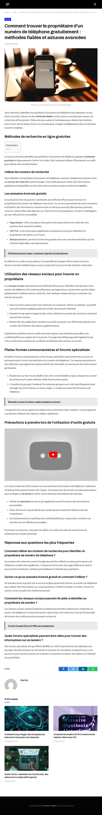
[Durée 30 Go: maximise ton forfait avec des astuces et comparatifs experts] (27, 758)
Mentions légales (49, 806)
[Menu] (7, 4)
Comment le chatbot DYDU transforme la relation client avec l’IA (74, 735)
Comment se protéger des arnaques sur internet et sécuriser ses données (25, 735)
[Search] (94, 4)
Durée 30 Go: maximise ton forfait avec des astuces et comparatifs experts (26, 775)
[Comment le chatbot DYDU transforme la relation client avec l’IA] (75, 718)
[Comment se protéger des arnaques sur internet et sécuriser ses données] (27, 718)
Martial (24, 680)
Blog (8, 19)
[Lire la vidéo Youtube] (53, 454)
